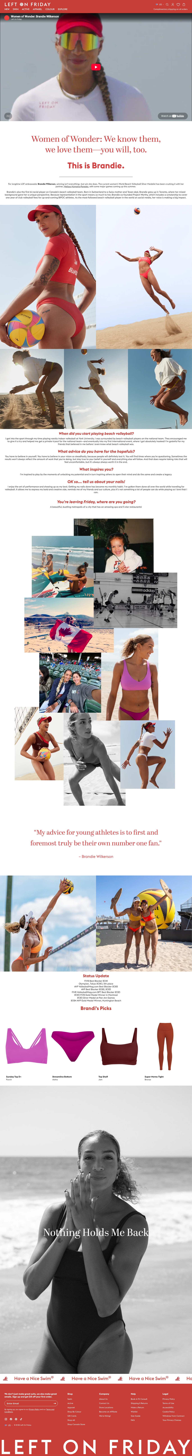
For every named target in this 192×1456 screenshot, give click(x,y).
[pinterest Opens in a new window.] (16, 1419)
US (160, 4)
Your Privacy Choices (172, 1420)
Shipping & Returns (139, 1403)
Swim (69, 1399)
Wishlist (134, 1412)
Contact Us (104, 1403)
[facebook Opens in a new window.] (11, 1419)
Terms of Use (168, 1403)
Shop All (71, 1420)
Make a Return (137, 1408)
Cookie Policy (169, 1412)
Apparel (71, 1408)
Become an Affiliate (108, 1412)
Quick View (26, 1070)
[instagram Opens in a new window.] (5, 1419)
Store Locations (106, 1408)
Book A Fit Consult (139, 1399)
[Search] (167, 4)
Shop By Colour (74, 1412)
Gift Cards (71, 1416)
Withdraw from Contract (174, 1416)
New (6, 9)
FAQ (133, 1420)
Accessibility (168, 1408)
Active (70, 1403)
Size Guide (135, 1416)
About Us (103, 1399)
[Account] (173, 4)
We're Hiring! (105, 1416)
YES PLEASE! (54, 1403)
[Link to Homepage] (27, 4)
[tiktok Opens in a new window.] (21, 1419)
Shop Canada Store (76, 1424)
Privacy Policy (34, 1409)
